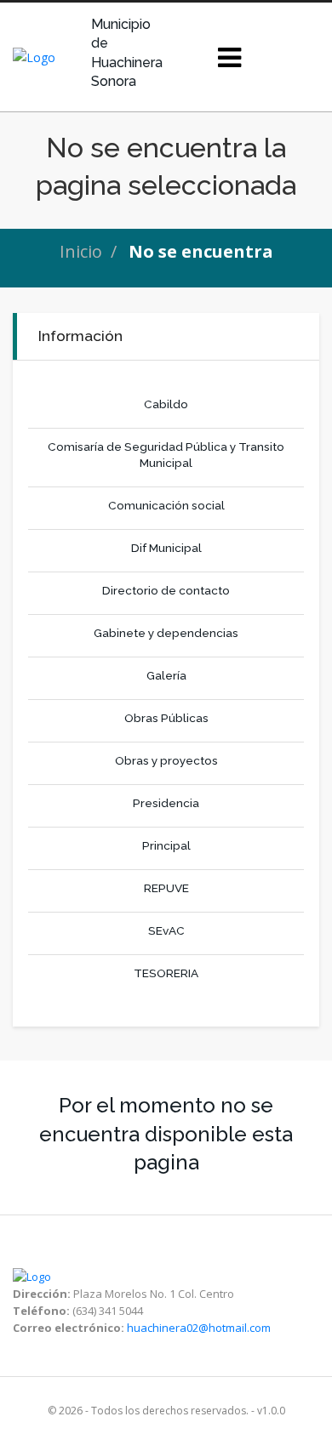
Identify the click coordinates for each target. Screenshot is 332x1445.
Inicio (81, 251)
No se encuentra (201, 251)
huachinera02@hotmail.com (199, 1327)
